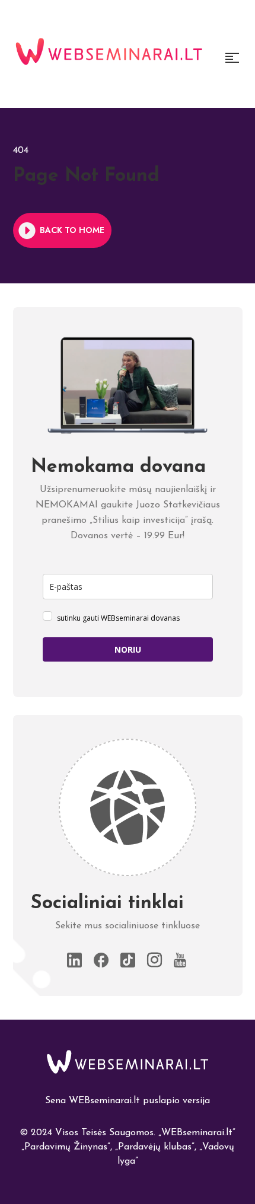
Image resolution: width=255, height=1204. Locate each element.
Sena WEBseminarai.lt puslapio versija (127, 1101)
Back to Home (72, 230)
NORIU (127, 649)
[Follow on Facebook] (101, 960)
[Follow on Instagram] (154, 960)
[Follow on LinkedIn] (74, 960)
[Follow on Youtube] (181, 960)
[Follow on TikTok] (127, 960)
